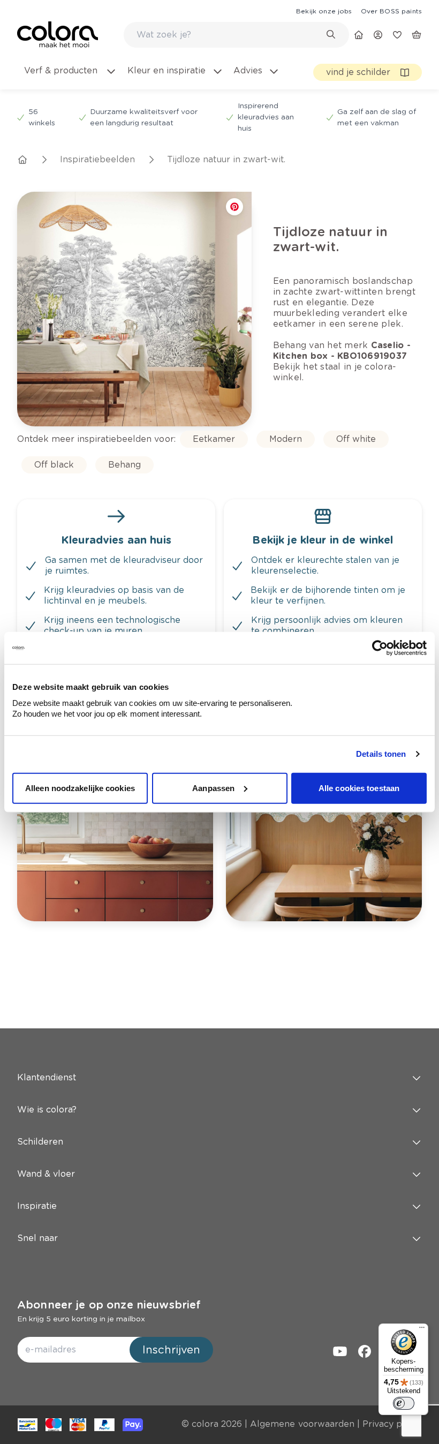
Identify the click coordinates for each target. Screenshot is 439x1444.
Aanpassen (213, 787)
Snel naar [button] (37, 1238)
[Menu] (421, 1329)
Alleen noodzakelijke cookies (80, 787)
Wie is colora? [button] (47, 1109)
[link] (324, 10)
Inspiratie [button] (37, 1206)
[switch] (403, 1403)
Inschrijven (171, 1349)
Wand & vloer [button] (46, 1174)
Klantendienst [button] (46, 1077)
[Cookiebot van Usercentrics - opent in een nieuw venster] (380, 648)
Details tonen (381, 753)
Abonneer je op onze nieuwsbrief (109, 1304)
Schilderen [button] (40, 1142)
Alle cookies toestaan (359, 787)
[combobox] (236, 35)
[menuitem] (69, 77)
